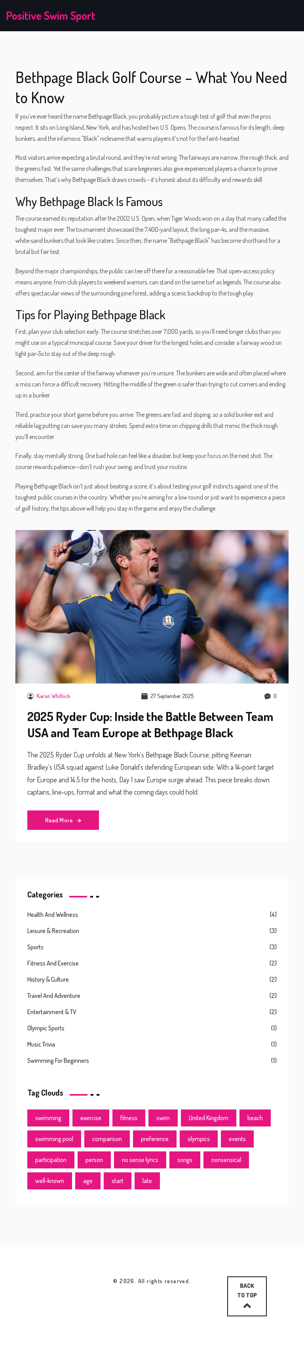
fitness (128, 1118)
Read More (59, 820)
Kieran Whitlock (53, 696)
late (147, 1181)
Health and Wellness (52, 914)
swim (163, 1118)
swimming (48, 1118)
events (237, 1139)
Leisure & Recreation (53, 931)
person (94, 1160)
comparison (107, 1139)
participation (50, 1160)
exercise (90, 1118)
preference (155, 1139)
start (118, 1181)
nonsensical (226, 1160)
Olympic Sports (46, 1028)
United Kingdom (208, 1118)
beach (255, 1118)
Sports (35, 947)
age (88, 1181)
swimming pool (54, 1139)
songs (184, 1160)
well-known (49, 1181)
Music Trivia (41, 1044)
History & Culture (48, 979)
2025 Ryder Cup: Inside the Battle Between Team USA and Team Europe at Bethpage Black (150, 724)
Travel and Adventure (53, 995)
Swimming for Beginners (58, 1060)
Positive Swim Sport (50, 15)
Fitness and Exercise (53, 963)
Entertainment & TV (51, 1012)
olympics (199, 1139)
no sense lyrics (140, 1160)
